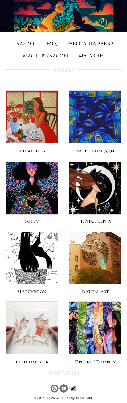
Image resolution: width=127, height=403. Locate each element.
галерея (25, 43)
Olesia (60, 398)
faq (51, 43)
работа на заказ (90, 43)
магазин (91, 56)
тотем (31, 221)
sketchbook (32, 292)
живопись (32, 151)
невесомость (32, 362)
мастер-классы (45, 56)
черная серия (95, 221)
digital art (95, 292)
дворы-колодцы (95, 151)
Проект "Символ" (95, 362)
